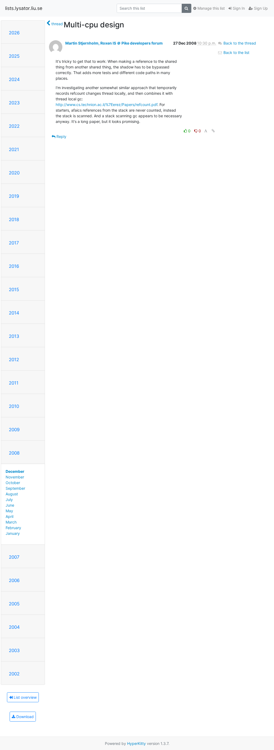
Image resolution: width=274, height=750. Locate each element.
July (9, 499)
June (10, 505)
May (9, 510)
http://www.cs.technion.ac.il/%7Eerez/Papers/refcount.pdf (106, 104)
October (13, 482)
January (13, 533)
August (12, 494)
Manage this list (210, 8)
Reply (60, 136)
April (9, 516)
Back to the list (235, 52)
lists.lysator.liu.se (23, 8)
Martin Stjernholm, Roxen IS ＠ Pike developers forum (114, 43)
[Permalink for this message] (213, 130)
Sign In (238, 8)
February (13, 527)
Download (24, 716)
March (11, 522)
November (15, 477)
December (15, 471)
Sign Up (260, 8)
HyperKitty (136, 743)
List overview (25, 697)
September (15, 488)
